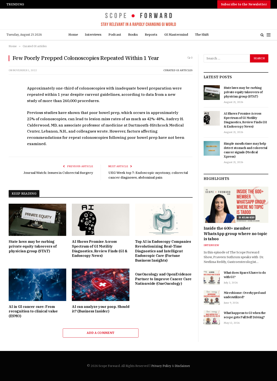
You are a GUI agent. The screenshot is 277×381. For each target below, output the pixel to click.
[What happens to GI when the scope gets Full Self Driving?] (212, 317)
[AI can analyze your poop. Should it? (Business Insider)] (100, 285)
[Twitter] (13, 109)
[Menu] (269, 35)
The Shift (202, 35)
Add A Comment (100, 333)
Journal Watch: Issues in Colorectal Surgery (58, 173)
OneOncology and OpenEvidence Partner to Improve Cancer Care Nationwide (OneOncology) (163, 279)
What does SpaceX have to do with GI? (245, 275)
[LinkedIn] (13, 119)
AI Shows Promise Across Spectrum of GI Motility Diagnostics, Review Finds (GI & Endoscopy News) (99, 248)
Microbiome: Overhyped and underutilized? (245, 295)
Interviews (93, 35)
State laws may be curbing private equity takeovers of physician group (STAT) (32, 246)
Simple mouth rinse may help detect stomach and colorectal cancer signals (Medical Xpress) (85, 4)
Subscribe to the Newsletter (244, 4)
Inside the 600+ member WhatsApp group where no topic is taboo (235, 233)
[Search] (262, 35)
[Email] (13, 139)
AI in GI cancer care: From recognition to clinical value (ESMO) (33, 311)
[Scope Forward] (138, 19)
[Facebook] (13, 99)
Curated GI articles (178, 70)
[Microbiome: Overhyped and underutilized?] (212, 297)
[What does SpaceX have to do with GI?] (212, 277)
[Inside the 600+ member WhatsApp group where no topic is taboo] (236, 205)
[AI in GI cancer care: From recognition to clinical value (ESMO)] (37, 285)
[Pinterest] (13, 129)
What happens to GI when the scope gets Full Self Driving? (245, 315)
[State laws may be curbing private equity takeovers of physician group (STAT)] (37, 220)
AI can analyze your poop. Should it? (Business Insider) (100, 309)
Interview (211, 245)
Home (73, 35)
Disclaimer (182, 366)
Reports (151, 35)
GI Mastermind (176, 35)
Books (133, 35)
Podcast (114, 35)
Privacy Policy (161, 366)
